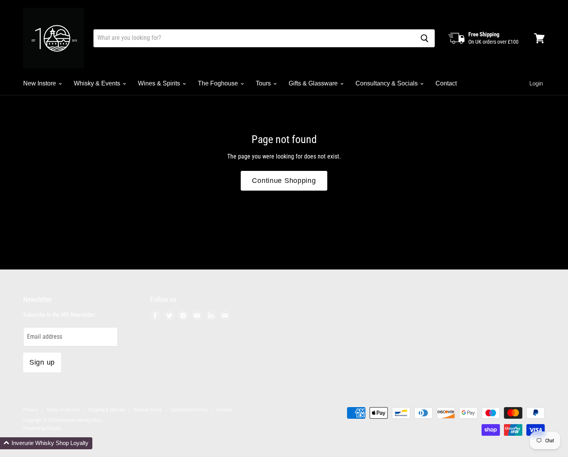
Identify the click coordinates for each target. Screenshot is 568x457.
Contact (446, 83)
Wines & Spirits (160, 83)
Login (536, 83)
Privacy (30, 410)
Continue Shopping (284, 180)
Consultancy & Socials (387, 83)
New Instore (40, 83)
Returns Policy (148, 410)
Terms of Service (63, 410)
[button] (46, 443)
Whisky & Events (98, 83)
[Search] (424, 38)
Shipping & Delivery (106, 410)
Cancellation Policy (189, 410)
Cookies (224, 410)
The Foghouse (219, 83)
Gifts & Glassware (314, 83)
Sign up (42, 362)
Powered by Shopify (42, 428)
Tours (264, 83)
